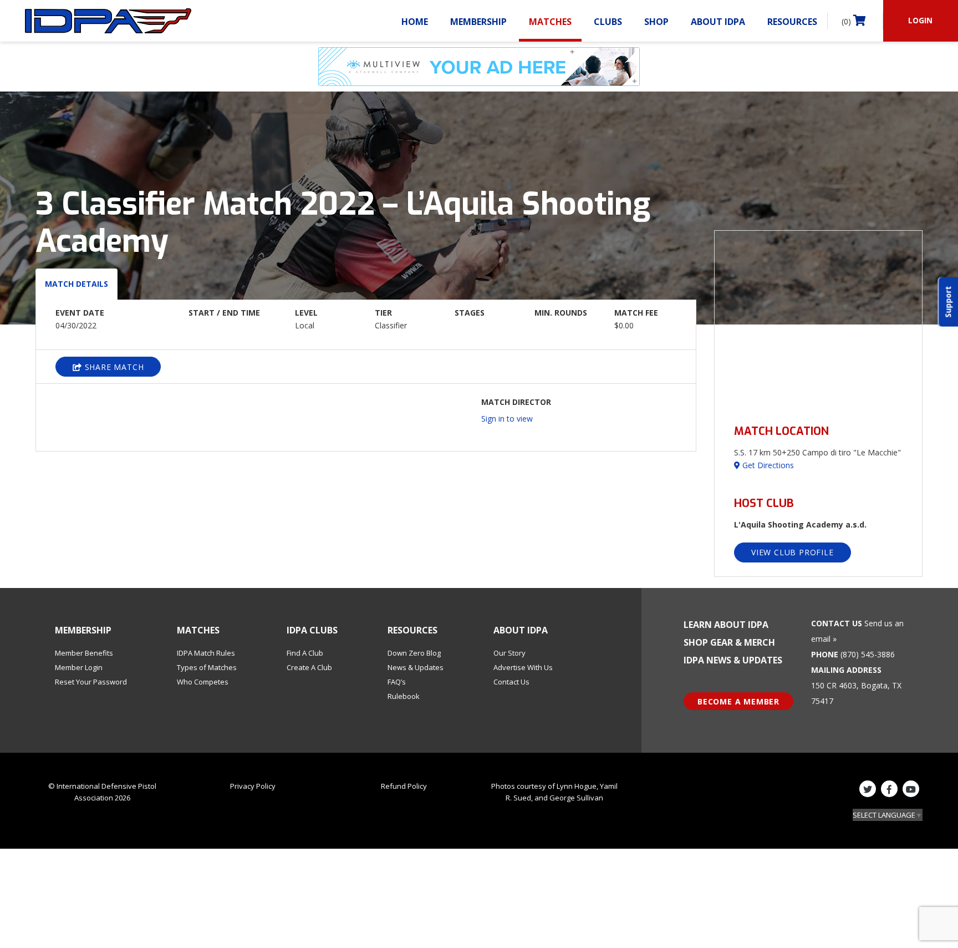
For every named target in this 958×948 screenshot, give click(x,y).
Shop (656, 22)
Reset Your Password (91, 682)
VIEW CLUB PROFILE (792, 552)
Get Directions (767, 465)
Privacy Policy (253, 786)
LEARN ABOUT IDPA (726, 625)
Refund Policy (404, 786)
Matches (550, 22)
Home (414, 22)
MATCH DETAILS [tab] (76, 283)
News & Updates (416, 667)
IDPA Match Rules (206, 653)
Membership (478, 22)
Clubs (608, 22)
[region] (818, 321)
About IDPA (718, 22)
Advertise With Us (523, 667)
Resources (792, 22)
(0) (847, 21)
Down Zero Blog (414, 653)
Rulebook (404, 696)
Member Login (79, 667)
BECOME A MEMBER (738, 701)
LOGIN (920, 20)
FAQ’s (397, 682)
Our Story (509, 653)
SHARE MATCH (113, 367)
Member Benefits (84, 653)
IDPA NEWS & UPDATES (733, 660)
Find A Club (305, 653)
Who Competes (202, 682)
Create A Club (309, 667)
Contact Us (511, 682)
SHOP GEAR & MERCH (729, 642)
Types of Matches (207, 667)
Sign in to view (507, 418)
